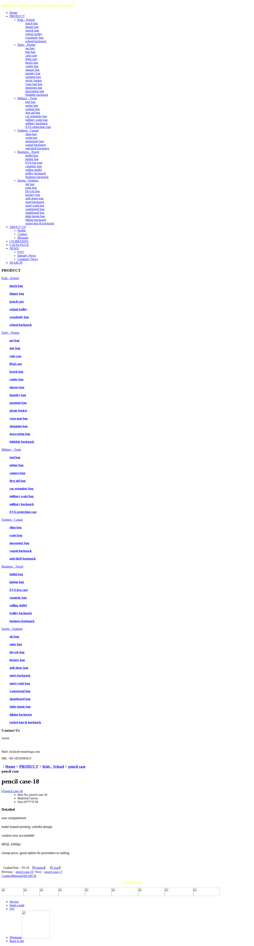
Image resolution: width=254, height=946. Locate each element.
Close (55, 867)
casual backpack (35, 144)
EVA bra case (33, 162)
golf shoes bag (34, 198)
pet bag (30, 48)
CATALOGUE (19, 244)
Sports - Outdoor (27, 180)
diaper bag (31, 27)
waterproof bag (34, 209)
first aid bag (32, 112)
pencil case (32, 30)
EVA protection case (38, 127)
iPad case (31, 59)
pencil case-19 (25, 872)
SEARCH (16, 262)
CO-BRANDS (19, 241)
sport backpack (34, 202)
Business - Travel (28, 152)
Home (13, 12)
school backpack (35, 41)
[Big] (12, 791)
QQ (12, 908)
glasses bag (32, 69)
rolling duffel (33, 169)
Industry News (26, 255)
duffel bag (31, 155)
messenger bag (34, 141)
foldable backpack (36, 94)
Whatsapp (16, 937)
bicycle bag (32, 191)
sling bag (31, 134)
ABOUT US (18, 227)
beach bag (31, 62)
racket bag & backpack (39, 223)
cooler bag (31, 66)
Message (22, 237)
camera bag (32, 109)
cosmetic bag (33, 166)
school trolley (33, 34)
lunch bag (31, 23)
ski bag (29, 184)
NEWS (14, 248)
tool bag (30, 102)
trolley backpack (35, 173)
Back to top (17, 941)
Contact (22, 234)
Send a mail (17, 905)
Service (14, 901)
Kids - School (26, 19)
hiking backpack (35, 219)
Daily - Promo (26, 44)
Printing (39, 867)
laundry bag (32, 73)
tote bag (30, 52)
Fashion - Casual (27, 130)
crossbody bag (34, 37)
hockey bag (32, 194)
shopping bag (33, 87)
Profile (21, 230)
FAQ (20, 252)
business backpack (37, 177)
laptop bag (31, 159)
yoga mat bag (33, 84)
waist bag (31, 137)
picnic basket (33, 80)
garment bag (33, 77)
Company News (27, 259)
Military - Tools (27, 98)
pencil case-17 (53, 872)
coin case (31, 55)
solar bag (31, 187)
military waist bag (36, 119)
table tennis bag (35, 216)
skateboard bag (34, 212)
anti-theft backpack (37, 148)
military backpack (36, 123)
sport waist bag (34, 205)
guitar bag (31, 105)
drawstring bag (34, 91)
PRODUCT (17, 16)
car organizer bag (36, 116)
